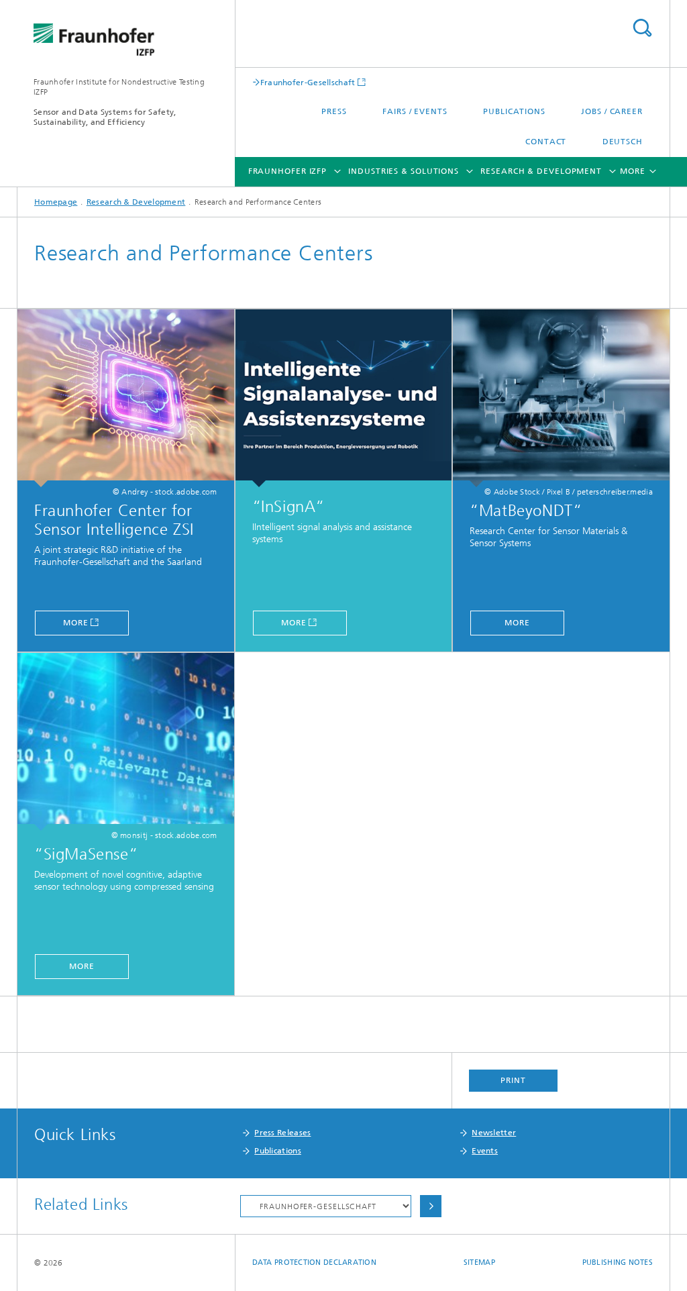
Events (485, 1150)
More (76, 622)
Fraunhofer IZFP (287, 171)
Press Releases (282, 1132)
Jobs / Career (612, 111)
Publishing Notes (617, 1262)
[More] (125, 398)
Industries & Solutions (403, 171)
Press (334, 111)
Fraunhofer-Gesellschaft (308, 82)
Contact (545, 141)
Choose (430, 1206)
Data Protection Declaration (314, 1262)
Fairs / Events (414, 111)
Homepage (55, 202)
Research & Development (541, 171)
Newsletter (494, 1132)
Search (642, 28)
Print (513, 1080)
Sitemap (479, 1262)
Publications (514, 111)
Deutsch (622, 141)
